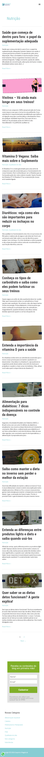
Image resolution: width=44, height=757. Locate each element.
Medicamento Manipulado (14, 725)
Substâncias (9, 742)
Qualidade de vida (15, 165)
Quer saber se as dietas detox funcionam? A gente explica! (20, 597)
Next (23, 641)
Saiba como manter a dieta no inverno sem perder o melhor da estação (21, 473)
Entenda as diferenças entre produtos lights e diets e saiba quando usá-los (21, 534)
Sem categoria (10, 739)
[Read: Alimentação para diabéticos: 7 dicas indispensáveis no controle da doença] (22, 389)
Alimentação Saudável (12, 718)
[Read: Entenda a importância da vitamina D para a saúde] (22, 333)
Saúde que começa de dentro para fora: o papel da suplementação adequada (21, 36)
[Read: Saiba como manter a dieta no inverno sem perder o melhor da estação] (22, 457)
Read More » (6, 68)
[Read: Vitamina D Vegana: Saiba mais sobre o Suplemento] (22, 144)
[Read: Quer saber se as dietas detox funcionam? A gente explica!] (22, 580)
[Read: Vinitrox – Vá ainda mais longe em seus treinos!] (22, 85)
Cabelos (7, 721)
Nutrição (5, 45)
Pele (6, 732)
